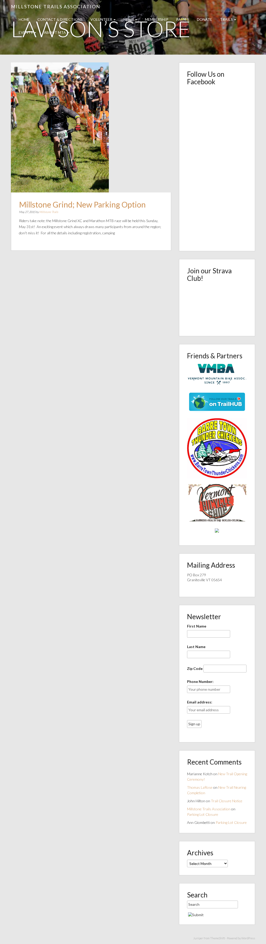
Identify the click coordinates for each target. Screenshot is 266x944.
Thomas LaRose (199, 787)
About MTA (55, 32)
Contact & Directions (60, 19)
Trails (227, 19)
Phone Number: (200, 681)
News (129, 19)
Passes (182, 19)
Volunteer (101, 19)
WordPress (248, 938)
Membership (156, 19)
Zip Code (195, 668)
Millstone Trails (48, 212)
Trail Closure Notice (226, 801)
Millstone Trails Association (55, 6)
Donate (204, 19)
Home (24, 19)
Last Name (196, 646)
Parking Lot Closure (202, 814)
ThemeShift (217, 938)
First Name (196, 626)
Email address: (199, 702)
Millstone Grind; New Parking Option (82, 204)
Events (26, 32)
